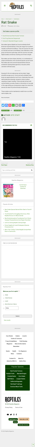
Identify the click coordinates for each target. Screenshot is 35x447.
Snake (6, 295)
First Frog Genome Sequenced (11, 38)
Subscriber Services (23, 425)
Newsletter (16, 346)
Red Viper (4, 165)
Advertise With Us (12, 361)
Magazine (9, 343)
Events (8, 351)
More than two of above (11, 304)
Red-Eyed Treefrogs (16, 384)
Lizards (24, 336)
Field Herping (23, 341)
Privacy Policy (8, 407)
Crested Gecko (11, 376)
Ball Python (10, 378)
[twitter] (11, 414)
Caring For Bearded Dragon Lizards (13, 41)
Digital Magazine (13, 419)
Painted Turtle (10, 373)
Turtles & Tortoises (16, 338)
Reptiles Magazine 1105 (12, 157)
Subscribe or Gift (24, 419)
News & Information (20, 343)
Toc (5, 142)
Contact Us (23, 186)
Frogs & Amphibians (11, 341)
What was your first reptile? (11, 291)
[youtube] (8, 414)
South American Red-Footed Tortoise (13, 35)
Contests (19, 353)
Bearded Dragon (21, 373)
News (12, 353)
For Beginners (23, 351)
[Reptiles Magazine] (16, 10)
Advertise (23, 188)
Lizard (6, 301)
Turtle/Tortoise (8, 298)
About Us (20, 358)
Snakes (18, 336)
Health (14, 351)
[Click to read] (17, 136)
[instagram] (14, 414)
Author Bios (22, 361)
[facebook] (16, 414)
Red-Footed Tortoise (16, 371)
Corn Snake (22, 376)
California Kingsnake (16, 381)
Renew (15, 422)
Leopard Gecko (20, 378)
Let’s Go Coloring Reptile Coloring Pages (15, 222)
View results (7, 320)
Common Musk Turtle (16, 386)
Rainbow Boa (30, 165)
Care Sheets (9, 336)
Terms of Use (18, 407)
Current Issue (23, 184)
